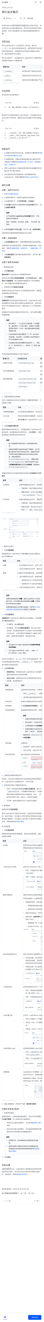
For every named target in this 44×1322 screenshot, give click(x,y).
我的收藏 (30, 18)
